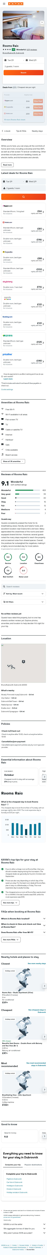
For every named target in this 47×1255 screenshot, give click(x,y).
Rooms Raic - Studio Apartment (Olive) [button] (17, 992)
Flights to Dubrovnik (14, 1179)
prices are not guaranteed (12, 1217)
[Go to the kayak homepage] (15, 3)
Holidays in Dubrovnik (15, 1186)
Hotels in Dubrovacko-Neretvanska (14, 1247)
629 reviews (32, 49)
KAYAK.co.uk (5, 1245)
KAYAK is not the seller (13, 1224)
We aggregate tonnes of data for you (19, 1228)
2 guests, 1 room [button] (12, 66)
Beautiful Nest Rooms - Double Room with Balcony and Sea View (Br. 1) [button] (22, 1044)
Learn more (8, 379)
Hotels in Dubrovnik (14, 1189)
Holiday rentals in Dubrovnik (17, 1192)
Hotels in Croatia (37, 1245)
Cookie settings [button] (7, 389)
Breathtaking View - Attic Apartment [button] (16, 1095)
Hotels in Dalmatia (35, 1247)
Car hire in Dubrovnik (14, 1182)
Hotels (14, 1245)
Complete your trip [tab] (13, 1165)
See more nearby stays (37, 963)
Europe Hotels (24, 1245)
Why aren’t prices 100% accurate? (18, 1233)
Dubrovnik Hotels (18, 1249)
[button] (4, 3)
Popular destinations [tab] (33, 1165)
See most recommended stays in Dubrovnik (36, 1064)
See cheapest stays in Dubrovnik (37, 1011)
